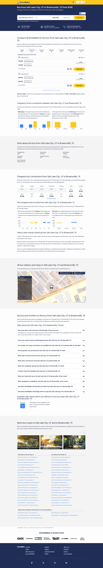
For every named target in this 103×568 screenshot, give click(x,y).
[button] (51, 286)
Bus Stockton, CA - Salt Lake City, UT (26, 502)
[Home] (23, 2)
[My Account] (73, 2)
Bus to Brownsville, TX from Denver (60, 465)
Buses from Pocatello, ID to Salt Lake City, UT (28, 490)
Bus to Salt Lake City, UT (37, 527)
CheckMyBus (20, 527)
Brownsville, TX (79, 273)
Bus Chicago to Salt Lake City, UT (25, 465)
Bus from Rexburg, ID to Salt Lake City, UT (28, 495)
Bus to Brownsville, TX (48, 527)
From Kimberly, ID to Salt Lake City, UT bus (28, 477)
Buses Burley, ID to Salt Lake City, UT (26, 459)
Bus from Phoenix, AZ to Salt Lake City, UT (28, 487)
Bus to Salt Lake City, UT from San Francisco (28, 500)
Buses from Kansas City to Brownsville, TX (61, 472)
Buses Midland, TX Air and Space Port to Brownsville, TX (65, 515)
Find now (79, 69)
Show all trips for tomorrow (52, 90)
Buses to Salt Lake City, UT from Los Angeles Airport (30, 517)
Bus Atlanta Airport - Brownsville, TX (60, 512)
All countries (68, 554)
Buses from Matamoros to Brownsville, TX (61, 480)
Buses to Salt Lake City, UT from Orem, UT (28, 485)
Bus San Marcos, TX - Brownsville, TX (60, 502)
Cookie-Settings (49, 551)
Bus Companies (30, 554)
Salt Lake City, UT (66, 273)
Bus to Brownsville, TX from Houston (60, 470)
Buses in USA (27, 527)
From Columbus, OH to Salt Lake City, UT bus (28, 467)
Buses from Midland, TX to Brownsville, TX (61, 487)
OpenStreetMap (78, 302)
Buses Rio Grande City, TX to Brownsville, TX (62, 497)
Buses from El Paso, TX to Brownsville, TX (61, 467)
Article (66, 551)
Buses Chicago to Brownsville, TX (59, 459)
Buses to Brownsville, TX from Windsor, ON (62, 505)
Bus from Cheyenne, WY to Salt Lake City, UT (28, 462)
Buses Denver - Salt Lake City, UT (25, 470)
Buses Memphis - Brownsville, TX (59, 482)
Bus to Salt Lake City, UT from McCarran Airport (29, 515)
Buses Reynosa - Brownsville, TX (59, 495)
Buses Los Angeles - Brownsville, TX (60, 477)
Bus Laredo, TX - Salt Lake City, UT (26, 480)
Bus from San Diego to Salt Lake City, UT (27, 497)
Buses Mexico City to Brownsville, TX (60, 485)
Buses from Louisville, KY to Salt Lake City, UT (28, 482)
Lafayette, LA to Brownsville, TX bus (60, 475)
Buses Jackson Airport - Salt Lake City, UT (27, 512)
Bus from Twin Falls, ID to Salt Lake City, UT (28, 505)
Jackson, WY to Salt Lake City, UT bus (26, 475)
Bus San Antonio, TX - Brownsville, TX (60, 500)
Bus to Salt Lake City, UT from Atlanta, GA (27, 457)
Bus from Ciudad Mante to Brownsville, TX (61, 462)
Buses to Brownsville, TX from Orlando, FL (61, 492)
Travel (46, 554)
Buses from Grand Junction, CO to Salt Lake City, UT (30, 472)
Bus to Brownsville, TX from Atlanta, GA (61, 457)
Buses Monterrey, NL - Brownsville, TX (60, 490)
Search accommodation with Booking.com (28, 21)
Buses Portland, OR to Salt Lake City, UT (27, 492)
